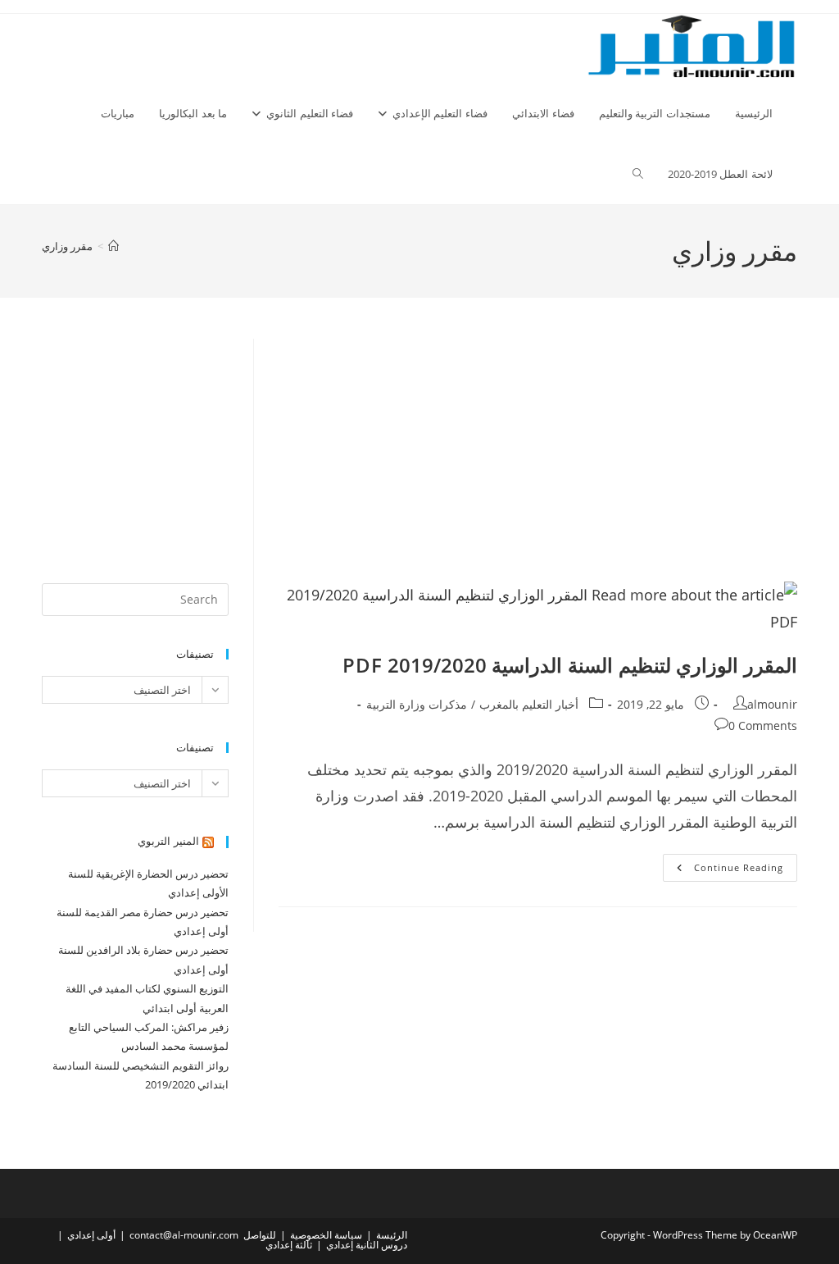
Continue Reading (723, 871)
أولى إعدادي (91, 1235)
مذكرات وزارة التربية (416, 704)
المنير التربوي (168, 840)
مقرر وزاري (67, 246)
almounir (772, 704)
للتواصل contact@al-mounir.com (202, 1235)
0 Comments (762, 725)
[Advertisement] (538, 460)
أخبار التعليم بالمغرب (528, 704)
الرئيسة (391, 1235)
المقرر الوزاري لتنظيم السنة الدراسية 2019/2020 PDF (569, 664)
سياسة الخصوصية (326, 1235)
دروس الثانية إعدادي (366, 1245)
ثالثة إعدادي (288, 1245)
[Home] (113, 246)
